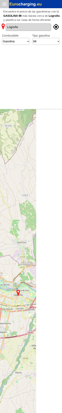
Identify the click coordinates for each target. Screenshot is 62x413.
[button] (18, 293)
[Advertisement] (31, 78)
